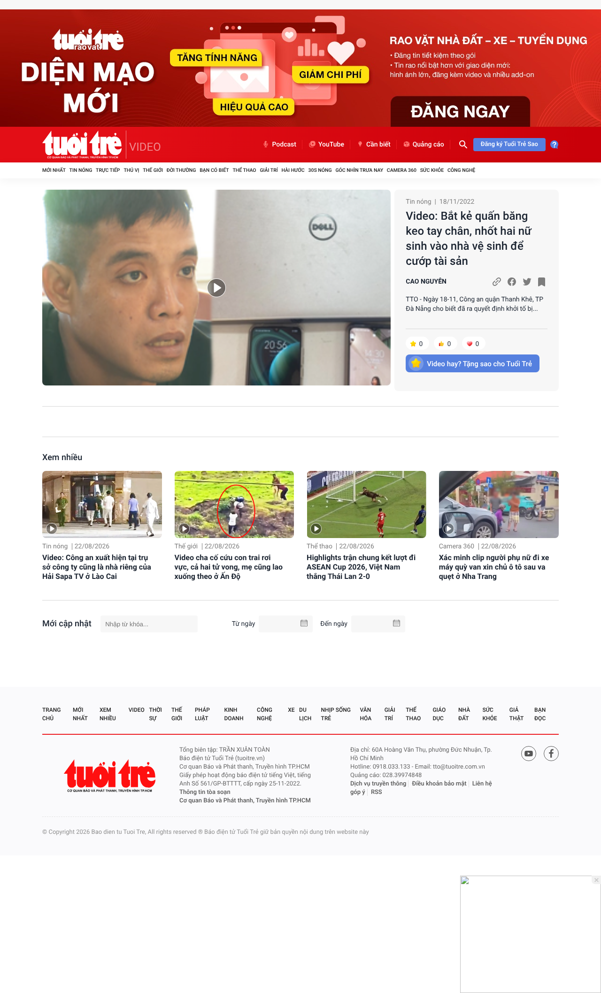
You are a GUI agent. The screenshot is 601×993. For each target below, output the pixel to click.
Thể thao (244, 170)
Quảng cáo (428, 144)
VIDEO (145, 147)
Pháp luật (202, 714)
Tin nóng (80, 170)
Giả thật (516, 714)
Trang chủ (51, 714)
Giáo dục (439, 714)
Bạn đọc (540, 714)
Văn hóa (366, 714)
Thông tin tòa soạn (205, 792)
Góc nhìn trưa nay (359, 170)
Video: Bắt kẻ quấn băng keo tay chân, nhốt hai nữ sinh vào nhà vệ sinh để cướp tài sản (469, 238)
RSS (376, 792)
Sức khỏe (432, 170)
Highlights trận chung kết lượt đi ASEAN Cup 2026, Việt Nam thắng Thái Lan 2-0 (361, 567)
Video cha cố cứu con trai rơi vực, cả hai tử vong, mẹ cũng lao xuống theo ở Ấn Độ (229, 567)
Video (137, 710)
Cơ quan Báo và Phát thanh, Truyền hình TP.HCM (245, 800)
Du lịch (305, 714)
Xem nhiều (62, 457)
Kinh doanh (233, 714)
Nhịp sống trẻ (336, 714)
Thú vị (131, 170)
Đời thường (181, 170)
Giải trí (268, 170)
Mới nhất (54, 170)
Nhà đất (464, 714)
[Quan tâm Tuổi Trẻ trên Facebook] (551, 753)
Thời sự (155, 714)
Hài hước (293, 170)
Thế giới (153, 170)
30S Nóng (319, 170)
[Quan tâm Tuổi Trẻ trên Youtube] (528, 753)
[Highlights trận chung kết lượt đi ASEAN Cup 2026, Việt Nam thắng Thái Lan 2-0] (366, 504)
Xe (291, 710)
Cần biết (378, 144)
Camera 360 (401, 170)
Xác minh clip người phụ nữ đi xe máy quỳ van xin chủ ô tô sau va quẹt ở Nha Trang (494, 567)
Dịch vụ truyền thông (378, 783)
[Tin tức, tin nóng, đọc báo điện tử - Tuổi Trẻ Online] (84, 145)
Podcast (284, 144)
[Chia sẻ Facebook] (511, 281)
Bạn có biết (214, 170)
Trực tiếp (108, 170)
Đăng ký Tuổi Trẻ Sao (509, 144)
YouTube (331, 144)
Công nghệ (461, 170)
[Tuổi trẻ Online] (111, 776)
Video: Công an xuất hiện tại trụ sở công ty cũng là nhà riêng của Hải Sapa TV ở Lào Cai (96, 567)
